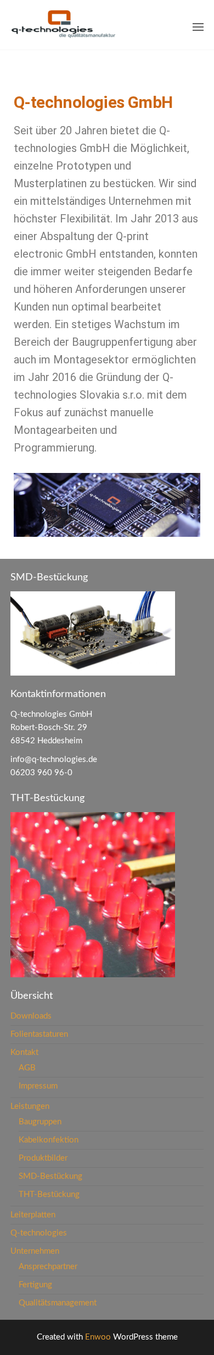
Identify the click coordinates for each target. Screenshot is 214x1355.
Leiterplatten (32, 1215)
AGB (27, 1068)
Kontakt (24, 1052)
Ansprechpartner (48, 1267)
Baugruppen (40, 1122)
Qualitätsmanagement (58, 1303)
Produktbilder (43, 1158)
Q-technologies (38, 1233)
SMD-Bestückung (50, 1176)
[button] (198, 27)
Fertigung (35, 1285)
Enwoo (98, 1337)
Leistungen (29, 1106)
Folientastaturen (39, 1034)
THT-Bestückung (49, 1194)
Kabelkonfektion (48, 1140)
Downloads (31, 1016)
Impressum (38, 1086)
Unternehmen (34, 1251)
